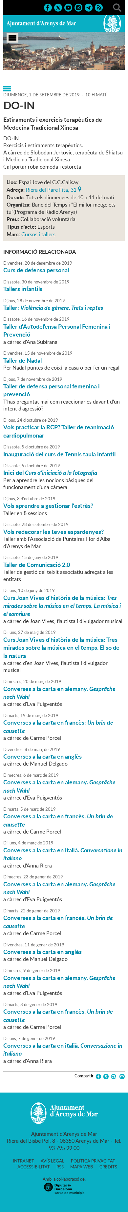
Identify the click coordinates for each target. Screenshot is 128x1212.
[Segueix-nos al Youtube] (68, 7)
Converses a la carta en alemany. (59, 692)
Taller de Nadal (22, 360)
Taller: (53, 307)
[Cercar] (117, 7)
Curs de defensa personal (36, 270)
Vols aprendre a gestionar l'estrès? (48, 505)
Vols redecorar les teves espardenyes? (53, 531)
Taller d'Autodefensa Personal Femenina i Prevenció (57, 330)
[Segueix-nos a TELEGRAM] (88, 7)
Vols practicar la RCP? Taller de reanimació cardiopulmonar (58, 431)
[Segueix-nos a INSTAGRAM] (78, 7)
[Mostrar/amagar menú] (12, 38)
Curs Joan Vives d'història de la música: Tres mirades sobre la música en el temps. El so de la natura (61, 647)
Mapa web (81, 1167)
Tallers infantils (22, 288)
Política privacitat (93, 1161)
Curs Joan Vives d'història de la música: (62, 605)
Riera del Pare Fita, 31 (51, 189)
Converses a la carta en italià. (62, 854)
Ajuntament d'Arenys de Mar (41, 23)
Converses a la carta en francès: (58, 726)
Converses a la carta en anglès (42, 756)
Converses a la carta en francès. (58, 820)
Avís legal (52, 1161)
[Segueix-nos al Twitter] (58, 7)
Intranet (23, 1161)
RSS (60, 1167)
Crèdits (108, 1167)
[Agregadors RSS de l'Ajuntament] (99, 7)
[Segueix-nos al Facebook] (48, 7)
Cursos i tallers (38, 234)
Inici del (50, 472)
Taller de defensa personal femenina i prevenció (51, 390)
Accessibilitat (33, 1167)
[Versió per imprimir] (121, 1076)
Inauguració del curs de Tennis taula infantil (59, 454)
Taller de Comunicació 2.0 (36, 564)
